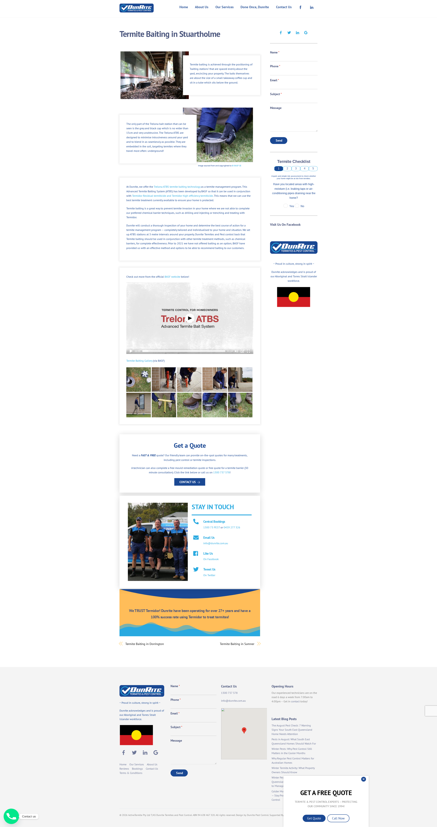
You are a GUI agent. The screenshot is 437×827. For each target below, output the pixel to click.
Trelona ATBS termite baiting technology (177, 186)
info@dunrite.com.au (215, 543)
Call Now (338, 818)
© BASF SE (236, 165)
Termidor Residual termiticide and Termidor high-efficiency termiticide (172, 195)
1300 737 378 (221, 472)
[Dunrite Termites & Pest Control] (136, 10)
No (302, 206)
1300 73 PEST (211, 527)
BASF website (172, 276)
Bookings (137, 768)
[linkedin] (297, 32)
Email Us (208, 537)
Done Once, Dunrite (255, 7)
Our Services (224, 7)
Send (279, 140)
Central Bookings (214, 521)
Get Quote (314, 818)
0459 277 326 (232, 527)
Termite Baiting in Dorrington (144, 644)
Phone (275, 66)
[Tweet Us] (196, 569)
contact (295, 701)
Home (183, 7)
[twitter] (289, 32)
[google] (305, 32)
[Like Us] (196, 553)
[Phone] (11, 816)
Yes (291, 206)
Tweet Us (209, 569)
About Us (201, 7)
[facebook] (280, 32)
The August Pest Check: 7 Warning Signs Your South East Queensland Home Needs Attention (292, 730)
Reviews (124, 768)
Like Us (208, 553)
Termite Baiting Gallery (139, 360)
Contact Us (284, 7)
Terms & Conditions (130, 773)
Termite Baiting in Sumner (237, 644)
